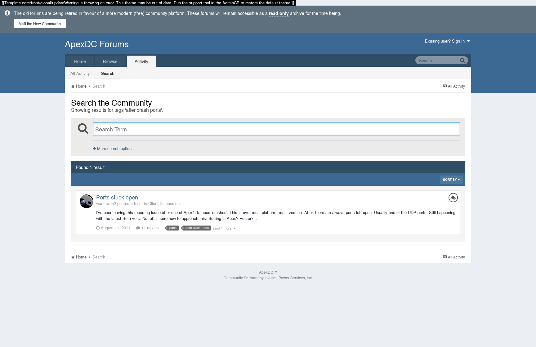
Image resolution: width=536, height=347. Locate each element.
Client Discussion (164, 203)
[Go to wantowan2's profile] (86, 201)
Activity (141, 61)
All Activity (80, 73)
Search (107, 73)
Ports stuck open (117, 197)
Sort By (450, 179)
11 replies (149, 228)
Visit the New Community (40, 23)
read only (279, 13)
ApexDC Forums (97, 43)
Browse (110, 61)
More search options (115, 148)
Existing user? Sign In (446, 41)
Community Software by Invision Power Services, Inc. (268, 277)
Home (80, 61)
